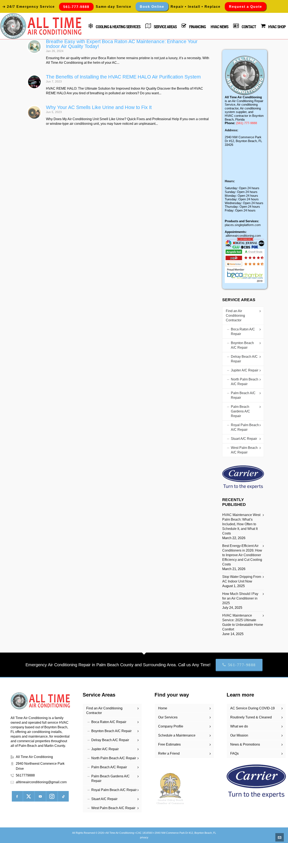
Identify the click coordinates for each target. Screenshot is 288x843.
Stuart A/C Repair (244, 438)
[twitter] (28, 796)
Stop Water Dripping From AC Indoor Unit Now (241, 579)
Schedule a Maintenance (176, 735)
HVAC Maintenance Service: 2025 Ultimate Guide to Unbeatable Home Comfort (242, 622)
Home (162, 708)
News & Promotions (245, 744)
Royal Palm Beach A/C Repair (245, 427)
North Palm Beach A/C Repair (244, 382)
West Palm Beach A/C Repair (244, 450)
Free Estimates (169, 744)
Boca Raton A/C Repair (243, 331)
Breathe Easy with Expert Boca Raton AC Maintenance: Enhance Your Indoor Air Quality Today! (122, 44)
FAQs (234, 753)
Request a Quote (245, 6)
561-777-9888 (242, 664)
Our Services (168, 717)
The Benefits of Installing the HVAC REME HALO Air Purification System (123, 77)
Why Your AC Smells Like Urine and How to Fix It (99, 107)
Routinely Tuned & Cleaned (251, 717)
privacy (144, 837)
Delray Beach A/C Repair (244, 359)
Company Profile (170, 726)
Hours (229, 181)
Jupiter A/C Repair (244, 370)
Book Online (152, 6)
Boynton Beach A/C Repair (242, 345)
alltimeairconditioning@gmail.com (41, 782)
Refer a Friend (169, 753)
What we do (239, 726)
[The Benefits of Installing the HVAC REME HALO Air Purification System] (34, 81)
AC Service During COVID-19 (252, 708)
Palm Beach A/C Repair (243, 395)
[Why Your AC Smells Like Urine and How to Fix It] (34, 112)
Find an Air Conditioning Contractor (235, 315)
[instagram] (52, 796)
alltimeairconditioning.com (243, 235)
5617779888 (25, 775)
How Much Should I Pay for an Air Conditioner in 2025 (240, 598)
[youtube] (40, 796)
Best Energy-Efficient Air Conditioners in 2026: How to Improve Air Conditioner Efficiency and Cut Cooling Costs (242, 555)
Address (231, 130)
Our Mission (239, 735)
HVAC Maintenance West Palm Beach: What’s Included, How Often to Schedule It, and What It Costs (241, 524)
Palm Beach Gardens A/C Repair (240, 411)
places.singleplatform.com (243, 225)
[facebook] (17, 796)
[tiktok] (63, 796)
